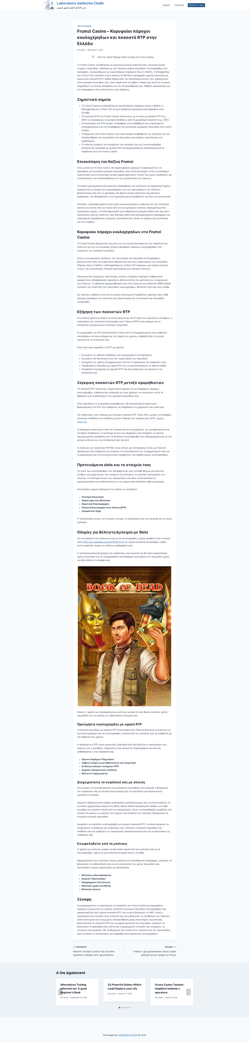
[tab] (119, 1007)
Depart (166, 5)
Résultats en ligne (196, 5)
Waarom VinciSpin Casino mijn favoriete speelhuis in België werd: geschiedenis (93, 951)
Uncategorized (84, 26)
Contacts (179, 5)
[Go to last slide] (60, 992)
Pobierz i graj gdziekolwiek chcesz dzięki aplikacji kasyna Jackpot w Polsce (155, 951)
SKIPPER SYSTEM (128, 1035)
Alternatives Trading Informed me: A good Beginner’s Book (73, 988)
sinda (82, 50)
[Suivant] (188, 992)
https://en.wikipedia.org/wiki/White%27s (103, 542)
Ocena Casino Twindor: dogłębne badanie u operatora (169, 988)
